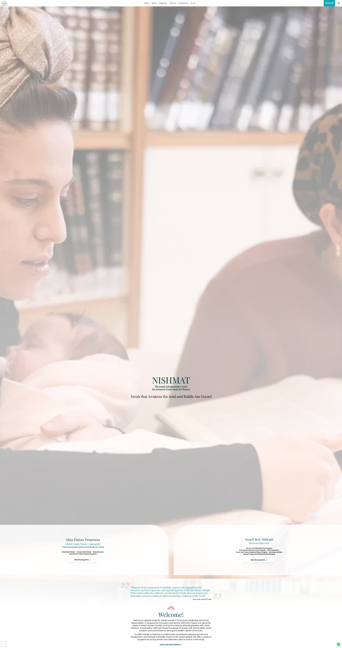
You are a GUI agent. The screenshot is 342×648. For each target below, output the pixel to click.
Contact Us (183, 3)
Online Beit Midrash (68, 552)
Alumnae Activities (275, 552)
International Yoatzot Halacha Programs (83, 554)
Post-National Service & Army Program (252, 550)
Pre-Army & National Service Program (259, 548)
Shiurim (173, 3)
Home (146, 3)
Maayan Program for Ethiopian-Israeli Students (259, 554)
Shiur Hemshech (273, 550)
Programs (163, 3)
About (153, 3)
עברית (192, 3)
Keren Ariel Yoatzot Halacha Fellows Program (252, 552)
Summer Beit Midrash (84, 552)
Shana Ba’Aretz (98, 552)
